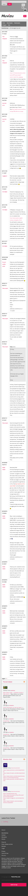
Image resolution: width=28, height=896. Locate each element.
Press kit (4, 842)
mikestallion (11, 705)
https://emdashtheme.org (10, 793)
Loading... (6, 821)
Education (4, 837)
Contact (4, 835)
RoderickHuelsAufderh (15, 768)
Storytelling (6, 721)
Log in (4, 4)
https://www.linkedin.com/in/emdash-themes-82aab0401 (13, 801)
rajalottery (13, 690)
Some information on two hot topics (12, 707)
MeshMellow (5, 833)
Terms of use (5, 853)
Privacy (3, 851)
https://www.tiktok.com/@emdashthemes (14, 776)
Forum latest (7, 682)
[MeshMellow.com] (15, 877)
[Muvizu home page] (7, 15)
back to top (14, 885)
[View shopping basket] (25, 10)
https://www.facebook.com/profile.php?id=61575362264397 (13, 795)
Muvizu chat (7, 759)
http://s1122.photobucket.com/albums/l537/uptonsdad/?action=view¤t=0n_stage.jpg (17, 75)
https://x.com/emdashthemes (11, 777)
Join (10, 4)
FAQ (9, 25)
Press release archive (7, 844)
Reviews (4, 846)
